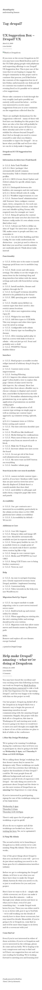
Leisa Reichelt (7, 46)
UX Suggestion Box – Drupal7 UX (19, 37)
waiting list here (10, 831)
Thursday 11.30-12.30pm (13, 812)
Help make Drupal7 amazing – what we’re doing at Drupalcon (19, 659)
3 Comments (6, 673)
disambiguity (8, 10)
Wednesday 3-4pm (10, 806)
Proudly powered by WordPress (12, 979)
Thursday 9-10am (10, 809)
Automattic (16, 981)
